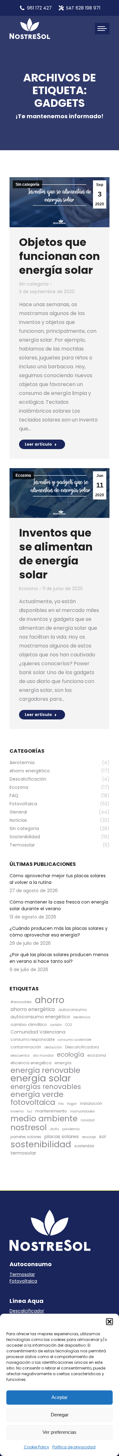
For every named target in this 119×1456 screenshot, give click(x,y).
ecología (70, 1054)
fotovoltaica (32, 1102)
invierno (17, 1111)
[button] (109, 1321)
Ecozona (23, 475)
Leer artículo (38, 444)
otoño (54, 1129)
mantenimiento (51, 1111)
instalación (91, 1103)
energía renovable (45, 1070)
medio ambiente (43, 1118)
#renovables (21, 1002)
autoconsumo (72, 1009)
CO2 (68, 1024)
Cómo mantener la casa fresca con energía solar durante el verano (59, 905)
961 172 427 (39, 8)
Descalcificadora (82, 1047)
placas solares (61, 1136)
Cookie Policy (36, 1447)
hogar (72, 1103)
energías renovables (45, 1086)
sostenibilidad (40, 1144)
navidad (88, 1120)
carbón (56, 1024)
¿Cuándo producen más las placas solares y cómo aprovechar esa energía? (59, 931)
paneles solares (25, 1136)
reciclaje (89, 1137)
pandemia (71, 1129)
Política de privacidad (74, 1447)
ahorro (49, 1000)
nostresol (28, 1127)
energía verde (36, 1094)
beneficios (81, 1017)
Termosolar (22, 1274)
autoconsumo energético (40, 1017)
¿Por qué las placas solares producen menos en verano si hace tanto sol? (59, 957)
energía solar (40, 1078)
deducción (53, 1047)
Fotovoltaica (23, 1281)
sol (102, 1136)
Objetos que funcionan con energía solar (59, 256)
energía (63, 1063)
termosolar (23, 1153)
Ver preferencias (59, 1432)
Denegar (60, 1414)
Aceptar (59, 1397)
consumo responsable (32, 1039)
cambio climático (28, 1024)
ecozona (96, 1055)
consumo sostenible (74, 1039)
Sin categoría (27, 184)
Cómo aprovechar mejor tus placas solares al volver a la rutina (58, 879)
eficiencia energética (30, 1063)
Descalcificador (27, 1311)
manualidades (82, 1111)
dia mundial (43, 1055)
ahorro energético (32, 1009)
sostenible (84, 1146)
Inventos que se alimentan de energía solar (56, 553)
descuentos (20, 1055)
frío (61, 1103)
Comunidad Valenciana (37, 1032)
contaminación (25, 1047)
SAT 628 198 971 (83, 8)
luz (29, 1111)
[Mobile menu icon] (102, 28)
